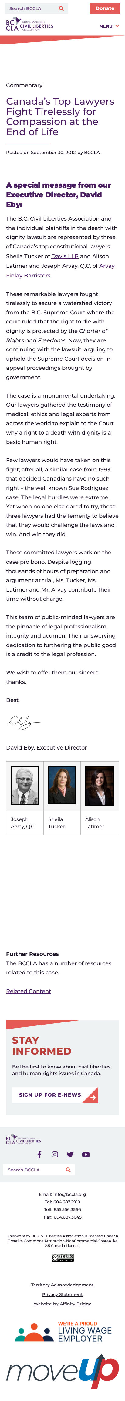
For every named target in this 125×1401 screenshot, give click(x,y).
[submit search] (62, 8)
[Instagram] (55, 1154)
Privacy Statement (62, 1294)
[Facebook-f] (39, 1154)
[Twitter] (70, 1154)
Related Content (28, 991)
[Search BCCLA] (29, 8)
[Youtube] (86, 1154)
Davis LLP (65, 256)
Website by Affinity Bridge (63, 1304)
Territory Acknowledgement (62, 1285)
